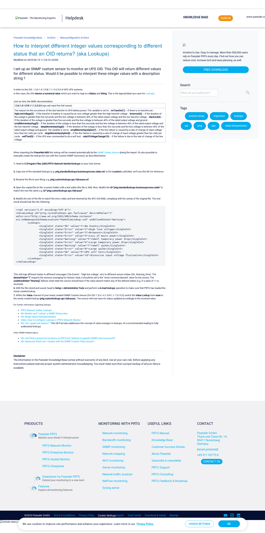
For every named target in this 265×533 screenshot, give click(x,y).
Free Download (216, 69)
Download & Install (155, 515)
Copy (160, 209)
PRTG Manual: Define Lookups (36, 310)
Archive (51, 37)
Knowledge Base (195, 17)
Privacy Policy (86, 515)
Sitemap (173, 515)
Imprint (120, 515)
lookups (238, 116)
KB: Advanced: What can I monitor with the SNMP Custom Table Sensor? (57, 341)
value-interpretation (236, 125)
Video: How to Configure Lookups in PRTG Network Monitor (51, 320)
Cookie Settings (107, 515)
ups (213, 125)
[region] (132, 524)
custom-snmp (196, 116)
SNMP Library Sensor (108, 152)
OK (229, 523)
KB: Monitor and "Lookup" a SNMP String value (44, 313)
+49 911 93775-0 (208, 455)
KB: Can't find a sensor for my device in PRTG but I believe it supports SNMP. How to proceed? (68, 338)
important (219, 116)
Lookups (149, 93)
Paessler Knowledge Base (28, 37)
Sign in (226, 18)
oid (186, 125)
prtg (199, 125)
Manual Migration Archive (74, 37)
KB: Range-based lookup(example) (38, 316)
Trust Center (134, 515)
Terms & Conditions (64, 515)
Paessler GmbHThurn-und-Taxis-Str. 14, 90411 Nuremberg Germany (212, 438)
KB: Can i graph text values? (35, 323)
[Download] (126, 226)
